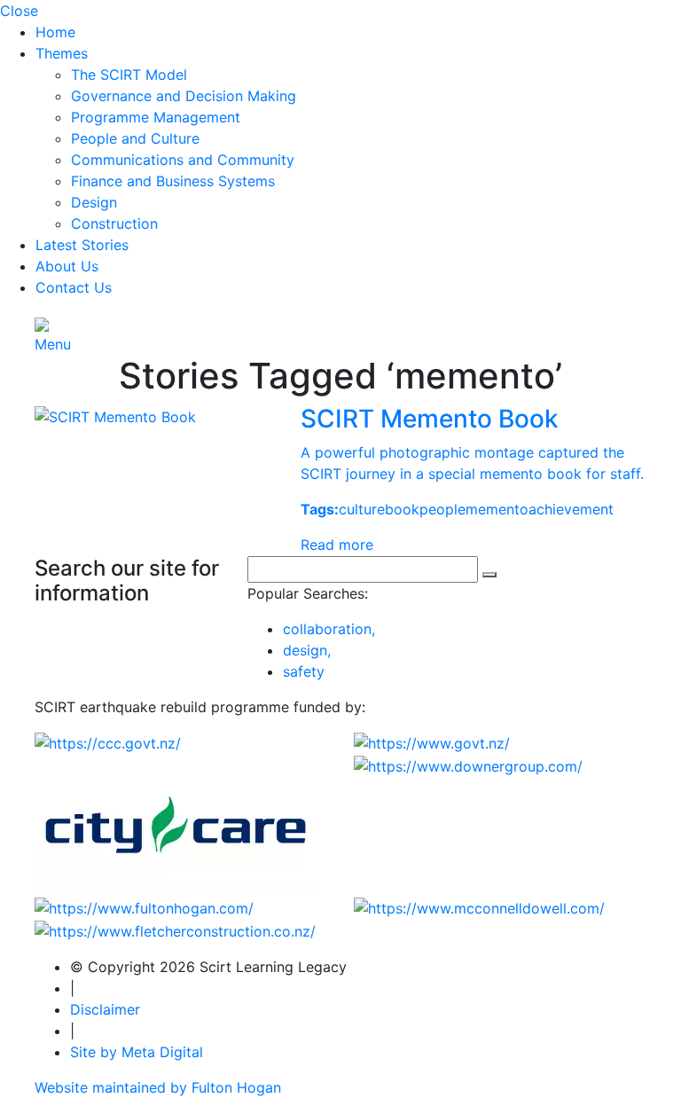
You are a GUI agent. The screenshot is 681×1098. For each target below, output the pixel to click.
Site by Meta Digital (136, 1052)
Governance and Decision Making (183, 96)
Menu (53, 344)
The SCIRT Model (129, 74)
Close (19, 11)
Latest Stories (82, 245)
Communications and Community (182, 160)
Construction (114, 223)
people (442, 509)
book (402, 509)
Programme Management (155, 117)
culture (362, 509)
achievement (571, 509)
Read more (337, 544)
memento (497, 509)
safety (304, 671)
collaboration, (329, 629)
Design (94, 202)
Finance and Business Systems (173, 181)
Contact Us (73, 287)
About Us (66, 266)
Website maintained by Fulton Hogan (158, 1087)
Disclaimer (105, 1009)
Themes (61, 53)
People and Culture (135, 138)
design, (307, 650)
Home (55, 32)
